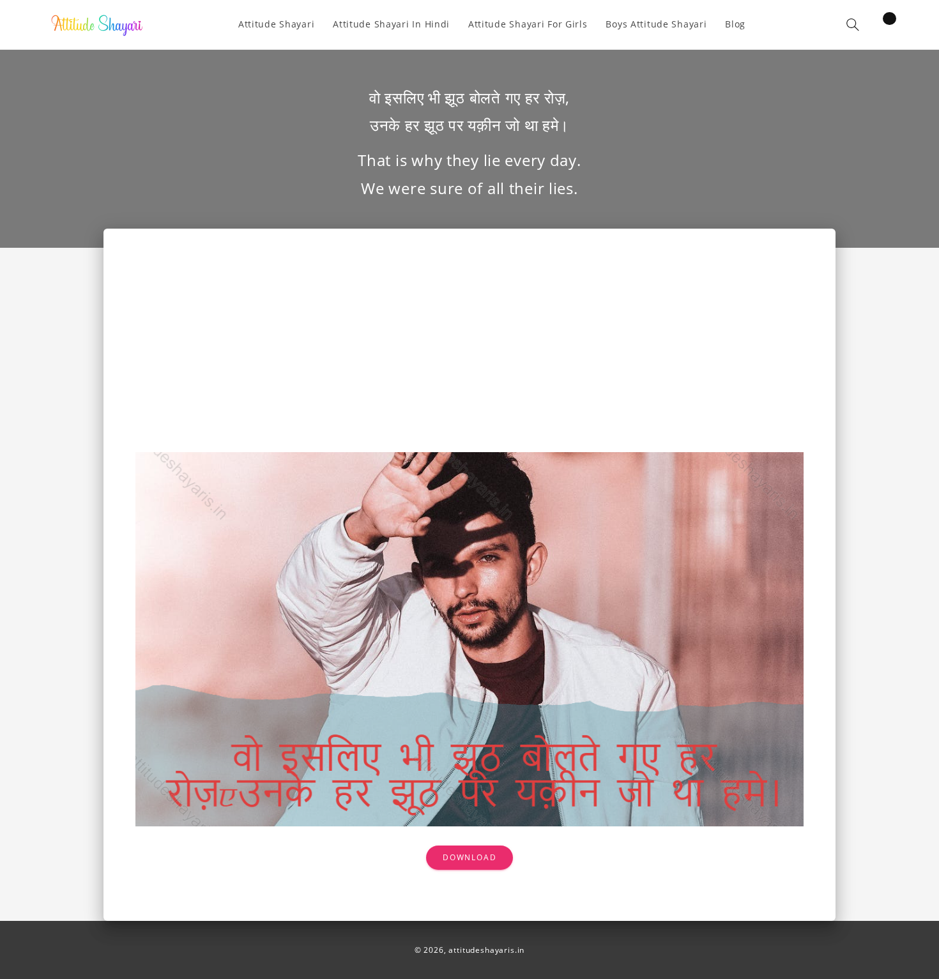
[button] (852, 24)
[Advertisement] (469, 356)
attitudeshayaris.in (486, 950)
